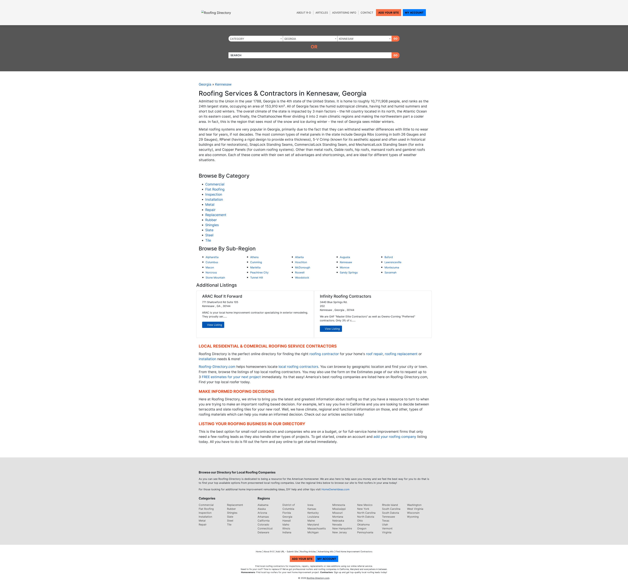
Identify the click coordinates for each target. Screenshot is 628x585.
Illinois (286, 528)
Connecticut (265, 528)
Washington (414, 504)
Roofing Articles (308, 551)
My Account (414, 12)
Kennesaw (223, 84)
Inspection (213, 194)
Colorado (263, 524)
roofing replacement (401, 354)
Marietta (255, 267)
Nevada (337, 524)
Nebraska (338, 520)
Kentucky (313, 512)
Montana (337, 516)
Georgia (205, 84)
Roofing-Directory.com (217, 367)
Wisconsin (413, 512)
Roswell (300, 272)
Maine (311, 520)
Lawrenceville (392, 262)
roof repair (374, 354)
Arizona (262, 512)
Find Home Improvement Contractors (354, 551)
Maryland (313, 524)
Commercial (214, 184)
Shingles (212, 225)
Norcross (211, 272)
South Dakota (390, 512)
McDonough (302, 267)
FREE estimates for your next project (231, 377)
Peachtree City (259, 272)
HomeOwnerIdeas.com (335, 489)
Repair (210, 210)
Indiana (286, 532)
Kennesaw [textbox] (346, 38)
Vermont (387, 528)
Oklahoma (363, 524)
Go (395, 38)
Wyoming (413, 516)
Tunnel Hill (256, 277)
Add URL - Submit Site (287, 551)
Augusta (345, 257)
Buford (388, 257)
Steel (209, 235)
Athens (254, 257)
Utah (385, 524)
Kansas (311, 508)
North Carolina (366, 512)
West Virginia (415, 508)
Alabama (263, 504)
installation (207, 359)
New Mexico (365, 504)
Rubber (211, 220)
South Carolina (391, 508)
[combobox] (255, 39)
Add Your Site (388, 12)
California (264, 520)
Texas (385, 520)
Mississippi (339, 508)
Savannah (390, 272)
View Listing (214, 324)
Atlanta (299, 257)
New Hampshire (342, 528)
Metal (209, 204)
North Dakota (365, 516)
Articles (321, 12)
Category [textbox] (237, 38)
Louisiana (313, 516)
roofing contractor (324, 354)
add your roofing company (395, 437)
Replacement (215, 215)
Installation (214, 199)
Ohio (360, 520)
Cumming (256, 262)
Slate (209, 230)
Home (259, 551)
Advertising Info (344, 12)
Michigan (313, 532)
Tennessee (388, 516)
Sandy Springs (349, 272)
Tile (208, 240)
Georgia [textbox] (290, 38)
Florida (286, 512)
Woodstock (302, 277)
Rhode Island (390, 504)
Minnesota (338, 504)
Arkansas (263, 516)
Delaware (263, 532)
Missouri (337, 512)
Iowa (310, 504)
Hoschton (301, 262)
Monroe (344, 267)
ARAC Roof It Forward (222, 296)
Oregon (361, 528)
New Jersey (339, 532)
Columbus (212, 262)
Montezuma (391, 267)
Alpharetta (212, 257)
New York (363, 508)
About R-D (304, 12)
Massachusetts (316, 528)
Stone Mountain (215, 277)
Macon (210, 267)
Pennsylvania (365, 532)
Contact (367, 12)
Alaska (262, 508)
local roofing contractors (298, 367)
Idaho (285, 524)
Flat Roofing (215, 189)
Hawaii (286, 520)
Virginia (386, 532)
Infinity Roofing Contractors (345, 296)
